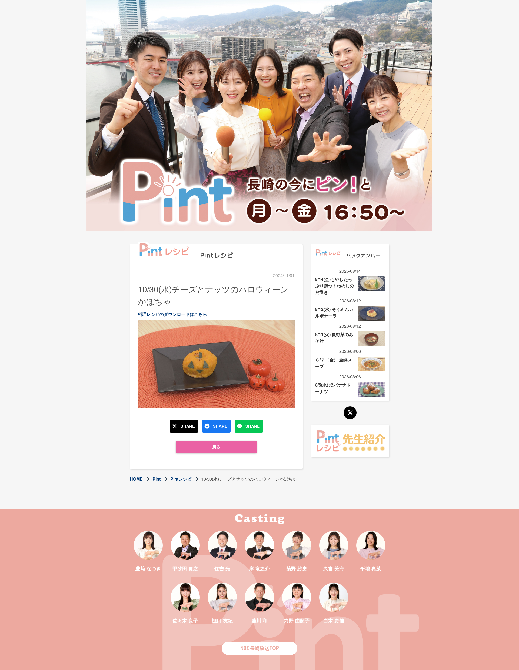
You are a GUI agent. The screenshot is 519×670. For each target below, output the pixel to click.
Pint (156, 479)
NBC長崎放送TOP (259, 648)
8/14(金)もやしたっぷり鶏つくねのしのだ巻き (334, 285)
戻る (216, 447)
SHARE (188, 426)
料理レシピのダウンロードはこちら (172, 314)
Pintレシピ (180, 479)
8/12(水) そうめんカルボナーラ (334, 312)
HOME (136, 479)
